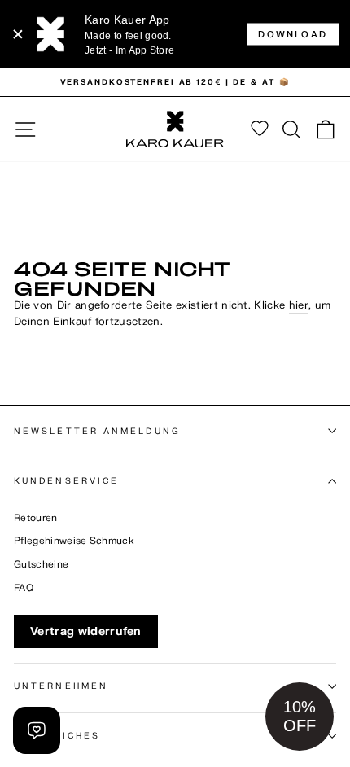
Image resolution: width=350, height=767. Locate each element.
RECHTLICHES (57, 735)
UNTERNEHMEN (61, 686)
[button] (299, 716)
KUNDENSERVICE (66, 481)
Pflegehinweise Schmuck (74, 541)
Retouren (36, 518)
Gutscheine (41, 565)
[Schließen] (17, 34)
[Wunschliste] (259, 129)
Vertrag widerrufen (86, 631)
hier (298, 305)
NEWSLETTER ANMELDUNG (97, 431)
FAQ (23, 588)
